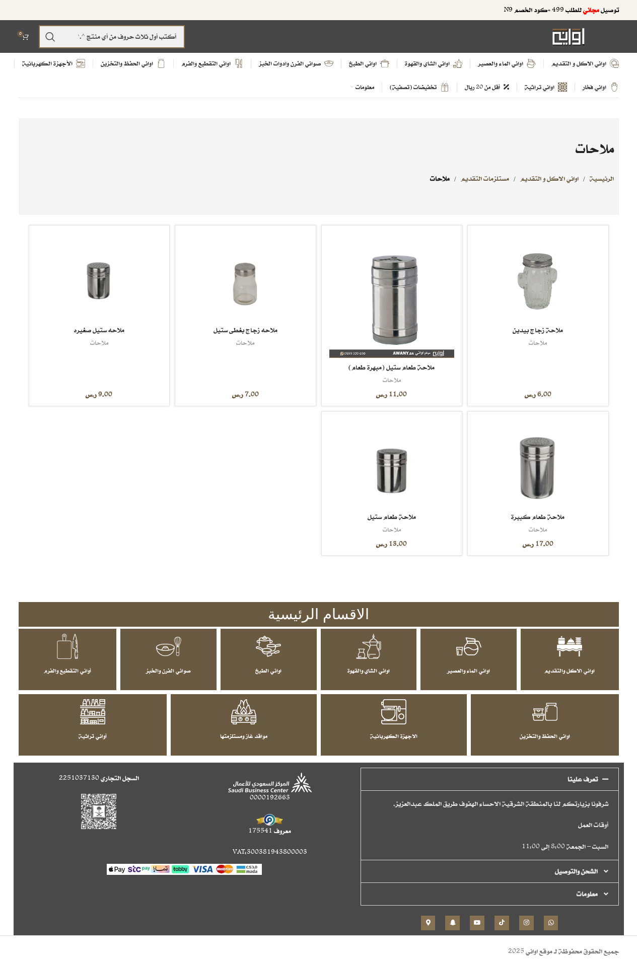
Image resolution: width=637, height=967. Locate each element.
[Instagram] (526, 923)
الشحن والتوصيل (576, 871)
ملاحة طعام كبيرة (537, 516)
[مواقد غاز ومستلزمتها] (243, 711)
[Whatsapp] (551, 923)
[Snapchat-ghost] (452, 923)
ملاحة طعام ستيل (392, 516)
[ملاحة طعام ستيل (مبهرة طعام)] (391, 295)
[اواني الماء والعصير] (468, 646)
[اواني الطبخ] (268, 646)
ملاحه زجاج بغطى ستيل (245, 330)
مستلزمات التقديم (485, 178)
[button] (489, 779)
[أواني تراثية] (92, 711)
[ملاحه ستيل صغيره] (99, 277)
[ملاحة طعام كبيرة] (537, 463)
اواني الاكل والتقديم (569, 670)
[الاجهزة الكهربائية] (393, 711)
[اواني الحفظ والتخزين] (544, 711)
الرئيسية (602, 178)
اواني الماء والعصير (468, 670)
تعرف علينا (583, 779)
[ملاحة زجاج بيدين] (537, 277)
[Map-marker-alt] (428, 923)
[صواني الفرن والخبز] (168, 646)
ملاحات (538, 342)
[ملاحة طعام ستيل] (391, 463)
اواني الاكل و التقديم (549, 178)
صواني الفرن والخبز (168, 670)
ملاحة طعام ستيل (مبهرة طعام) (391, 367)
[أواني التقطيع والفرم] (67, 646)
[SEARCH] (50, 36)
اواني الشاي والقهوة (368, 670)
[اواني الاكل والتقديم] (569, 646)
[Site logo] (568, 36)
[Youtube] (477, 923)
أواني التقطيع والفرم (67, 670)
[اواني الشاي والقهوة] (368, 646)
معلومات (587, 893)
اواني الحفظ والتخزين (545, 735)
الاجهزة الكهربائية (393, 735)
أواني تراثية (93, 735)
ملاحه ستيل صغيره (99, 330)
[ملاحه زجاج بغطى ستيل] (245, 277)
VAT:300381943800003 (270, 852)
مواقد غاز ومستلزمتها (243, 735)
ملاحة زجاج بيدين (538, 330)
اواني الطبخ (268, 670)
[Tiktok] (501, 923)
